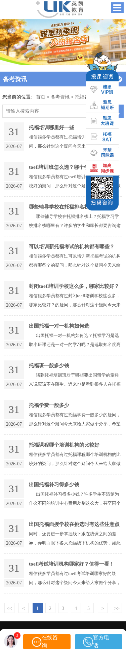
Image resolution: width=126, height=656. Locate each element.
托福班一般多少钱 (49, 365)
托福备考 (84, 97)
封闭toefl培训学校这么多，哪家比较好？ (74, 286)
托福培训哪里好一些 (51, 127)
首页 (40, 97)
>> (117, 608)
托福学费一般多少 (49, 405)
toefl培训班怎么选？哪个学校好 (64, 167)
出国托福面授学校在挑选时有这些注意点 (74, 524)
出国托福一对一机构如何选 (59, 326)
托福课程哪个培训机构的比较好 (64, 445)
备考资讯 (60, 97)
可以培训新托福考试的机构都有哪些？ (72, 246)
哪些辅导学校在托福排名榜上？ (64, 206)
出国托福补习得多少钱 (54, 484)
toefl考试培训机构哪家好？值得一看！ (71, 564)
